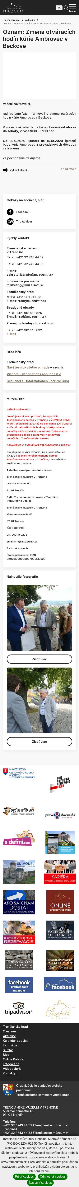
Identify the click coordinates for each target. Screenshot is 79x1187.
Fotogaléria (11, 1064)
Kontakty (9, 1073)
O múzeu (9, 1031)
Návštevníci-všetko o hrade (28, 367)
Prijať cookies (24, 1176)
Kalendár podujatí (15, 1041)
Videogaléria (12, 1069)
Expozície (10, 1045)
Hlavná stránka (11, 20)
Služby (8, 1050)
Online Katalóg (13, 1059)
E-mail (11, 334)
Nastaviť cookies (40, 1182)
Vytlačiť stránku (19, 170)
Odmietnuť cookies (53, 1176)
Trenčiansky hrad (15, 1027)
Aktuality (30, 20)
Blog (6, 1055)
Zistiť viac (39, 659)
